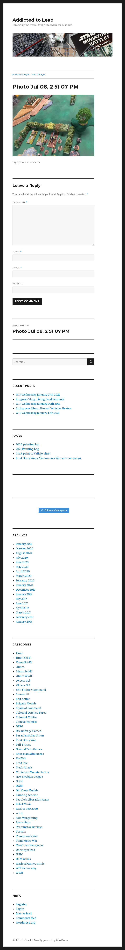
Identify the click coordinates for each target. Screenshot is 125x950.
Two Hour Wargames (29, 845)
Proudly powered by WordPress (51, 940)
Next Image (38, 74)
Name (17, 251)
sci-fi (19, 813)
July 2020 (22, 557)
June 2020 (22, 562)
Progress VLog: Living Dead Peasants (40, 399)
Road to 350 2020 (27, 808)
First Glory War (26, 740)
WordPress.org (25, 922)
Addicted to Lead (33, 20)
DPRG (19, 726)
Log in (20, 908)
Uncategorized (25, 849)
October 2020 (24, 548)
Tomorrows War (26, 840)
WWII (19, 872)
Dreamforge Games (28, 731)
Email (17, 267)
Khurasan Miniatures (30, 753)
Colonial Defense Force (31, 712)
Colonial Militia (26, 717)
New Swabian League (29, 776)
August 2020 (24, 553)
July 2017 (21, 598)
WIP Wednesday (26, 868)
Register (21, 904)
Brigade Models (26, 703)
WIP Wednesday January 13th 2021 (38, 412)
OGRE (19, 785)
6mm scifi (22, 694)
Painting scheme (27, 795)
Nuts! (19, 781)
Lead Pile (22, 763)
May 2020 (22, 566)
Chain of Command (28, 708)
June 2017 (22, 603)
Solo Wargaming (26, 817)
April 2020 (23, 571)
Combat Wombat (26, 721)
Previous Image (21, 74)
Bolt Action (23, 699)
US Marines (23, 859)
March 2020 (24, 576)
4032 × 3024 (33, 162)
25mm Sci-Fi (24, 662)
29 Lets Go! (23, 680)
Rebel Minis (23, 804)
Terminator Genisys (29, 827)
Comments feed (26, 918)
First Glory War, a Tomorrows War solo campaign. (49, 458)
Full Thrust (23, 744)
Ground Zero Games (29, 749)
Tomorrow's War (27, 836)
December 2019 (25, 589)
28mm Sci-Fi (24, 671)
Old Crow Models (27, 790)
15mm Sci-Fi (23, 657)
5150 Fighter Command (31, 689)
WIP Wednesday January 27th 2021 (38, 394)
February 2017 (25, 617)
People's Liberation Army (32, 799)
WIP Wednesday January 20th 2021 (38, 403)
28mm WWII (24, 676)
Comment (20, 202)
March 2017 (23, 612)
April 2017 (22, 608)
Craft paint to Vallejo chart (33, 453)
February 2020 (25, 580)
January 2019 (24, 594)
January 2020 (24, 585)
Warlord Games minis (30, 863)
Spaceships (23, 822)
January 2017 (24, 621)
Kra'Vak (21, 758)
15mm (19, 653)
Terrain (21, 831)
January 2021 (24, 543)
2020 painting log (27, 444)
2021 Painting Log (27, 449)
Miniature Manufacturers (32, 772)
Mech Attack (24, 767)
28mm (20, 667)
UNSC (19, 854)
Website (18, 283)
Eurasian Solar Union (30, 735)
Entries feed (24, 913)
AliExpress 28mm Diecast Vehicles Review (44, 408)
